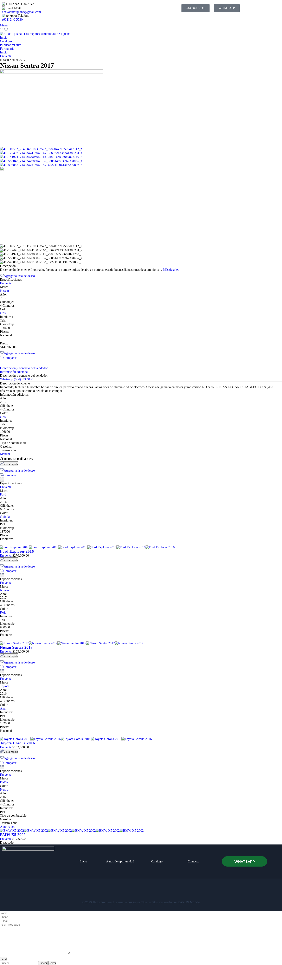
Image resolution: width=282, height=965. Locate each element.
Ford (3, 494)
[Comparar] (1, 30)
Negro (4, 789)
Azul (3, 708)
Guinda (5, 516)
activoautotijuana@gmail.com (21, 12)
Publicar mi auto (10, 45)
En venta (6, 56)
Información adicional (14, 372)
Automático (7, 826)
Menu (4, 25)
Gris (3, 313)
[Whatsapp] (161, 891)
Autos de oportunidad (120, 861)
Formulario (7, 48)
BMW (4, 782)
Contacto (193, 861)
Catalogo (6, 41)
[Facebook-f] (120, 891)
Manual (5, 454)
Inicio (3, 37)
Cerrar (52, 963)
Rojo (3, 612)
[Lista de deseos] (6, 30)
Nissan (4, 290)
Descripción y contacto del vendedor (24, 368)
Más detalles (171, 269)
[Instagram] (141, 891)
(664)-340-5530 (12, 19)
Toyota (4, 686)
